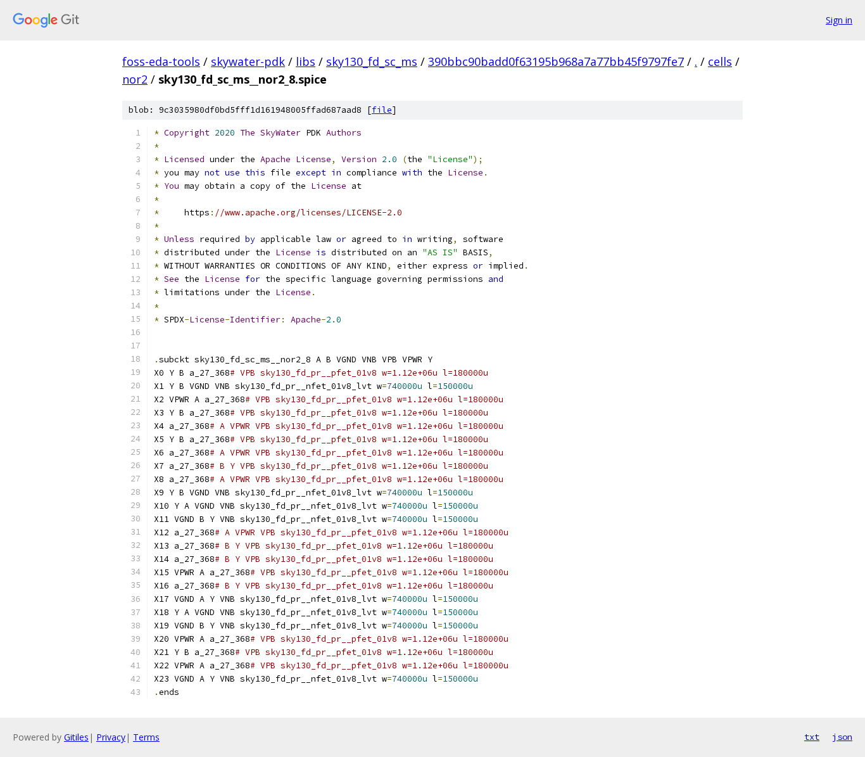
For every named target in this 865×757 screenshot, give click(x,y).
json (842, 736)
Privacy (110, 737)
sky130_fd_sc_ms (371, 61)
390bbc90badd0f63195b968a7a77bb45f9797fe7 (556, 61)
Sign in (839, 20)
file (382, 110)
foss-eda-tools (161, 61)
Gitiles (76, 737)
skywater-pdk (248, 61)
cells (720, 61)
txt (811, 736)
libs (305, 61)
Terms (146, 737)
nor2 (135, 79)
